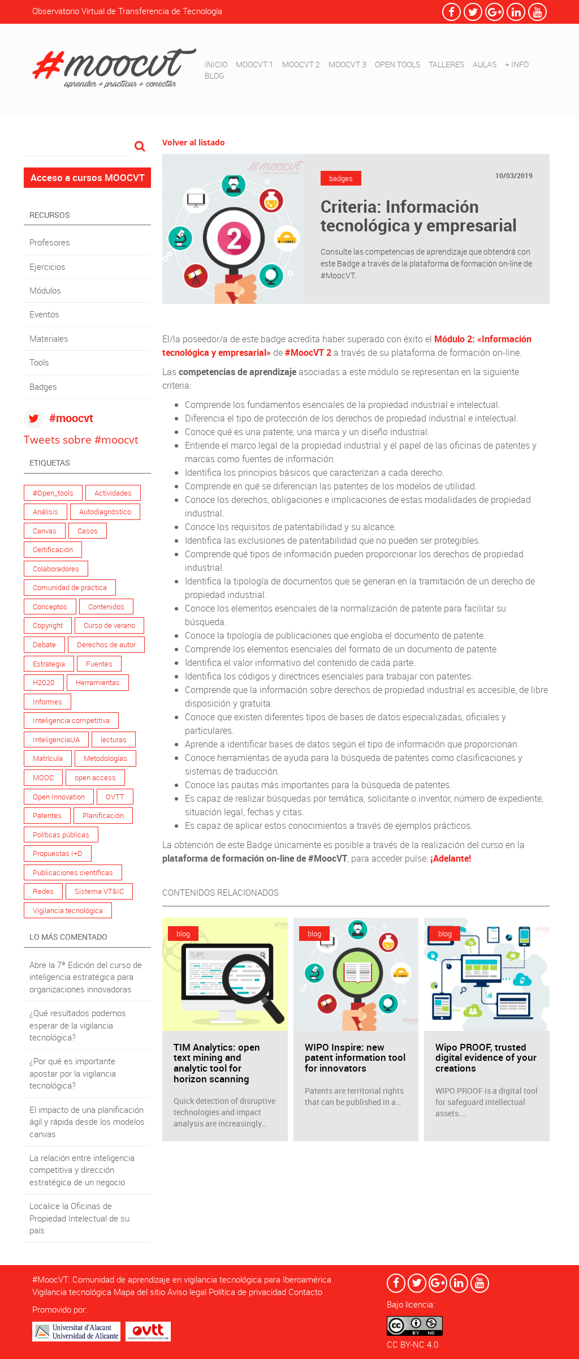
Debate (44, 644)
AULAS (484, 64)
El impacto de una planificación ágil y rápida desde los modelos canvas (87, 1121)
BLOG (214, 75)
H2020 (44, 682)
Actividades (113, 493)
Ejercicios (47, 266)
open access (95, 777)
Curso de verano (109, 625)
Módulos (45, 290)
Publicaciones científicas (73, 872)
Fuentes (99, 664)
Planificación (103, 815)
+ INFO (517, 64)
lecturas (114, 739)
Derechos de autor (106, 644)
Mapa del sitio (139, 1291)
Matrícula (48, 758)
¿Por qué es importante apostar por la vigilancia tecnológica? (72, 1073)
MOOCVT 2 (301, 64)
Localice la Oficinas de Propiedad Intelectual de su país (79, 1218)
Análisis (45, 511)
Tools (39, 362)
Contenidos (106, 606)
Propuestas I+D (58, 853)
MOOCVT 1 (255, 64)
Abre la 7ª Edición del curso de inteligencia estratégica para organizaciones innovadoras (85, 977)
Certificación (53, 549)
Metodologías (105, 758)
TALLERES (446, 64)
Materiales (48, 338)
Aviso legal (186, 1291)
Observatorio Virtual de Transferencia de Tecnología (127, 10)
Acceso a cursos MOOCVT (88, 177)
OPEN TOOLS (397, 64)
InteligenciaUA (56, 739)
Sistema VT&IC (99, 891)
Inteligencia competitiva (71, 720)
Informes (47, 701)
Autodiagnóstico (105, 511)
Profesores (49, 242)
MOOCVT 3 (347, 64)
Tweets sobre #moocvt (81, 439)
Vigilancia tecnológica (68, 910)
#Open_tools (53, 493)
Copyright (48, 625)
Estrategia (49, 664)
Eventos (44, 314)
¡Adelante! (450, 858)
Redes (43, 891)
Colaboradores (56, 569)
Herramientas (98, 682)
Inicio (216, 64)
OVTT (115, 797)
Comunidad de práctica (70, 587)
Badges (43, 386)
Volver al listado (193, 142)
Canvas (45, 531)
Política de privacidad (247, 1291)
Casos (87, 531)
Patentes (47, 815)
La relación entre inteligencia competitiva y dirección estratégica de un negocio (82, 1170)
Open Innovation (59, 797)
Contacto (305, 1291)
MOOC (43, 777)
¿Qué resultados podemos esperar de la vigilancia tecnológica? (77, 1025)
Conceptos (50, 606)
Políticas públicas (61, 834)
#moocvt (71, 417)
